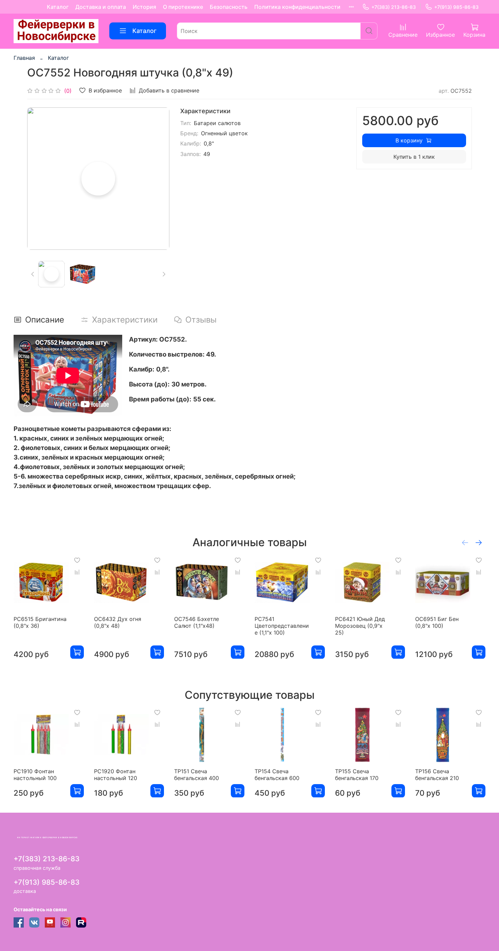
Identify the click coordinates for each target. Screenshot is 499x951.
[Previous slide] (38, 179)
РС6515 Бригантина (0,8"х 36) (40, 622)
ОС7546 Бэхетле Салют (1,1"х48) (196, 622)
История (144, 6)
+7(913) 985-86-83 (456, 7)
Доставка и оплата (100, 6)
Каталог (58, 6)
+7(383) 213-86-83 (393, 7)
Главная (24, 57)
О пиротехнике (183, 6)
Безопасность (228, 6)
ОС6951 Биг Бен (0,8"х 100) (437, 622)
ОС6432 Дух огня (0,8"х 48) (117, 622)
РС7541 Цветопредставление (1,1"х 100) (282, 625)
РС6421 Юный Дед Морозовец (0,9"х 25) (360, 625)
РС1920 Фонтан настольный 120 (115, 774)
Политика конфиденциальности (297, 6)
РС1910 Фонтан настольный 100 (35, 774)
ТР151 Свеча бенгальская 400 (196, 774)
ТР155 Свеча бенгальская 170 (356, 774)
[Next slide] (158, 179)
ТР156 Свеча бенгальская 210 (437, 774)
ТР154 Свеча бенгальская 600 (277, 774)
